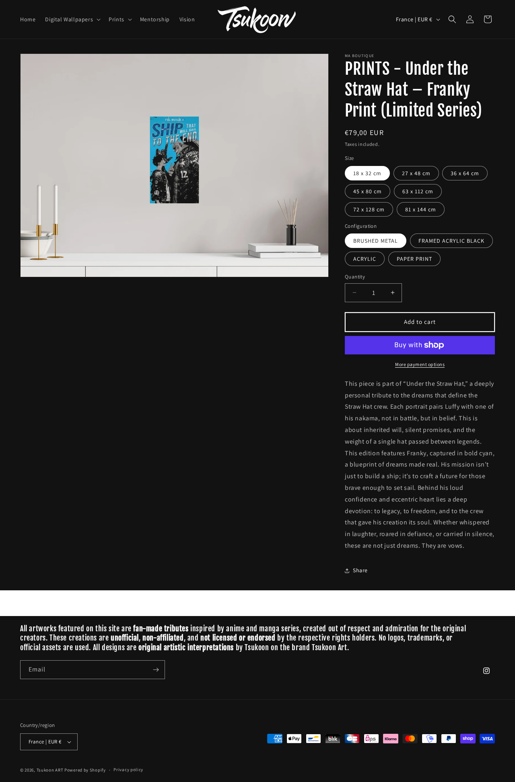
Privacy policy (128, 769)
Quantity (355, 276)
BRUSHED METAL (375, 240)
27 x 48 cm (416, 173)
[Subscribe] (156, 669)
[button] (72, 19)
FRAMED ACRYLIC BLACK (451, 240)
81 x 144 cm (420, 209)
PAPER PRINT (414, 258)
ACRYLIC (364, 258)
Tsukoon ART (50, 770)
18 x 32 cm (367, 173)
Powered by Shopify (85, 770)
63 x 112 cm (417, 191)
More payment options (420, 364)
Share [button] (360, 570)
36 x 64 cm (465, 173)
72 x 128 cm (369, 209)
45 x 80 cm (367, 191)
